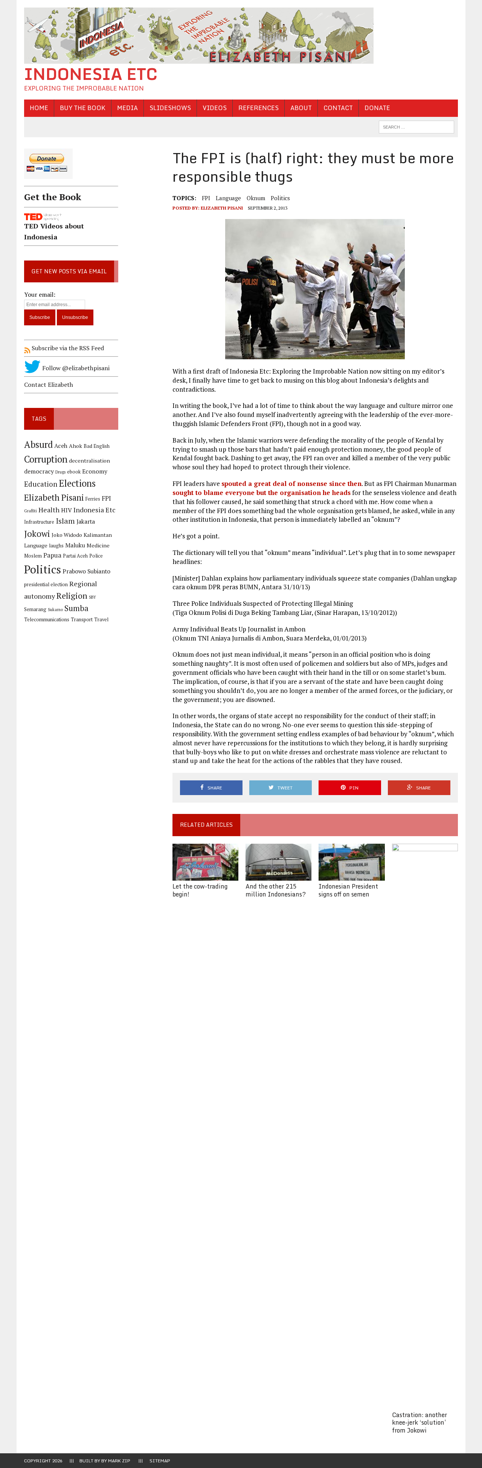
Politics (280, 198)
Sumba (76, 608)
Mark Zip (119, 1460)
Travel (101, 619)
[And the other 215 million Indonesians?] (278, 875)
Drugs (60, 472)
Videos (215, 108)
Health (48, 509)
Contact (338, 108)
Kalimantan (98, 534)
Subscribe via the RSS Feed (67, 348)
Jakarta (85, 522)
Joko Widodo (67, 534)
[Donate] (71, 180)
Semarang (35, 609)
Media (127, 108)
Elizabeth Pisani (222, 208)
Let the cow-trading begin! (199, 890)
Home (39, 108)
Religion (71, 595)
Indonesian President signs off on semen (348, 890)
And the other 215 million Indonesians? (276, 890)
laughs (56, 545)
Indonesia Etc (94, 509)
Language (228, 198)
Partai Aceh (75, 556)
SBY (92, 597)
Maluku (75, 545)
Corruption (45, 459)
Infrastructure (39, 522)
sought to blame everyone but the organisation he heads (261, 492)
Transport (82, 619)
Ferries (92, 499)
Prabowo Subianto (86, 571)
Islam (65, 521)
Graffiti (30, 510)
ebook (74, 472)
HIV (66, 510)
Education (40, 484)
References (258, 108)
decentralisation (89, 460)
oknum (256, 198)
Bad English (97, 446)
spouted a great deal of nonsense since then (291, 483)
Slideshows (170, 108)
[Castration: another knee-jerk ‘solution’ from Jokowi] (425, 1404)
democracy (39, 471)
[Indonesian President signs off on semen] (351, 875)
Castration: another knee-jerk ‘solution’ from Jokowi (419, 1423)
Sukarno (55, 609)
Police (96, 556)
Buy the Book (82, 108)
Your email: (39, 294)
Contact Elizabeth (48, 384)
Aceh (60, 446)
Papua (52, 555)
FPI (206, 198)
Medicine (98, 545)
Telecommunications (46, 619)
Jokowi (37, 533)
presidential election (46, 584)
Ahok (75, 445)
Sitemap (159, 1460)
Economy (94, 471)
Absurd (38, 444)
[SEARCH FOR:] (416, 126)
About (301, 108)
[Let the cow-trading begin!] (205, 875)
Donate (377, 108)
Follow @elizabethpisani (75, 368)
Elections (77, 483)
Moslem (33, 556)
